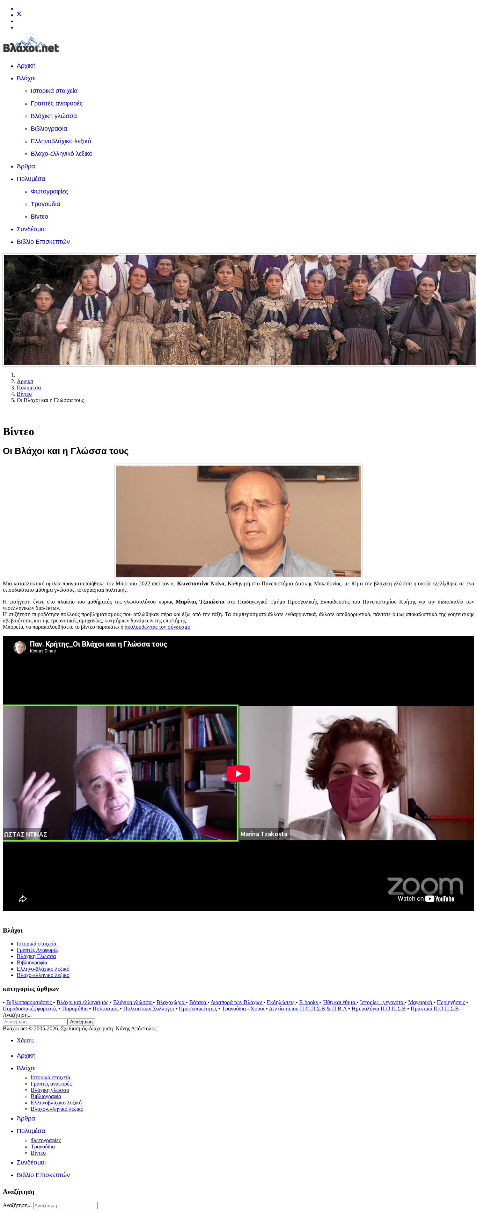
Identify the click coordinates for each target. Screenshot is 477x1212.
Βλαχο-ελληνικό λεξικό (62, 153)
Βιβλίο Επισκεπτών (43, 241)
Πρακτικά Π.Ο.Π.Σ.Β (435, 1009)
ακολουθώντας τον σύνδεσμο (157, 627)
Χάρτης (25, 1040)
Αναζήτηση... (17, 1015)
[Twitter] (19, 15)
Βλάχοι (26, 78)
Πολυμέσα (31, 178)
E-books (309, 1002)
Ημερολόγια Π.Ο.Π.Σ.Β (379, 1009)
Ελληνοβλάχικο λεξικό (61, 141)
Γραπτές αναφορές (57, 103)
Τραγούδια (45, 203)
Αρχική (26, 65)
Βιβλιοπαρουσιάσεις (29, 1002)
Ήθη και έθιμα (340, 1002)
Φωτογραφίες (49, 191)
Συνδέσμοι (31, 229)
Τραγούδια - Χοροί (244, 1009)
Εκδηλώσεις (281, 1002)
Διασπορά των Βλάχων (237, 1002)
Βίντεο (39, 216)
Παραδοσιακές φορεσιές (31, 1009)
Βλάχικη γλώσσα (54, 115)
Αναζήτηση (81, 1021)
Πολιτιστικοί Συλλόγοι (149, 1009)
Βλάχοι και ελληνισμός (83, 1002)
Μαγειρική (420, 1002)
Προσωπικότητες (198, 1009)
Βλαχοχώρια (171, 1002)
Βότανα (198, 1002)
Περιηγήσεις (451, 1002)
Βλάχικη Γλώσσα (36, 956)
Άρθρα (26, 166)
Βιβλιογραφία (49, 128)
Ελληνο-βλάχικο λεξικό (43, 969)
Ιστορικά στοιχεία (54, 90)
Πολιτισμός (106, 1009)
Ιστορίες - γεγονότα (382, 1002)
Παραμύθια (75, 1009)
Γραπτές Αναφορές (37, 950)
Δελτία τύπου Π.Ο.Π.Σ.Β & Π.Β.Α (308, 1009)
